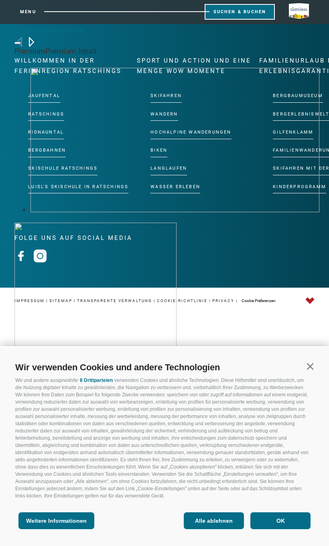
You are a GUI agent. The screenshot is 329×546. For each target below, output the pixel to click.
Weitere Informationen (56, 521)
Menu (28, 11)
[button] (310, 366)
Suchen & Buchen (239, 11)
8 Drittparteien (96, 380)
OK (280, 521)
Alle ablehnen (214, 521)
